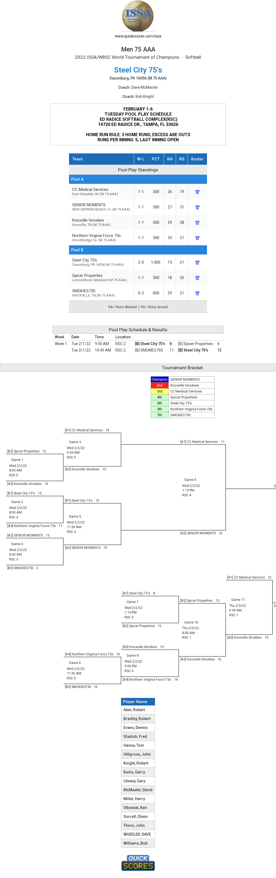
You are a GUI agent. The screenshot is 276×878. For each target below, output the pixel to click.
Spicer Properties (99, 277)
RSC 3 (71, 457)
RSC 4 (186, 495)
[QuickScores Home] (138, 863)
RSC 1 (233, 615)
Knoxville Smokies (91, 222)
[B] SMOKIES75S (149, 350)
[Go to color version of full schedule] (138, 15)
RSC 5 (13, 559)
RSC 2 (120, 344)
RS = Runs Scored (154, 307)
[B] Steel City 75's (150, 344)
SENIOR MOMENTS (101, 206)
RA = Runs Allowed (122, 307)
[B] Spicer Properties (195, 344)
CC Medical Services (95, 191)
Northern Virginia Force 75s (96, 237)
